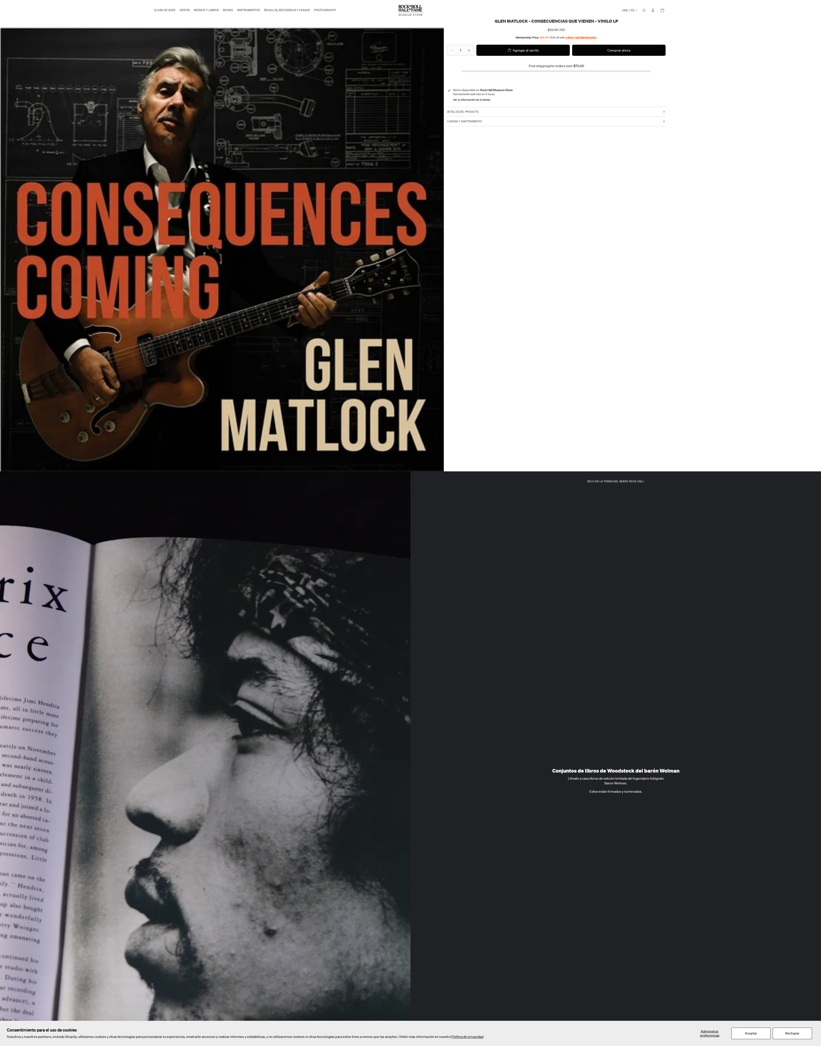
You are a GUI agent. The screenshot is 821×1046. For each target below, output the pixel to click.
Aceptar (751, 1033)
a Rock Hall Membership (581, 37)
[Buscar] (644, 10)
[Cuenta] (653, 10)
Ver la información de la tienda (471, 100)
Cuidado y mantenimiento (464, 121)
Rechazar (792, 1033)
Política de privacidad (467, 1036)
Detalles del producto (463, 112)
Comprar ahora (618, 50)
